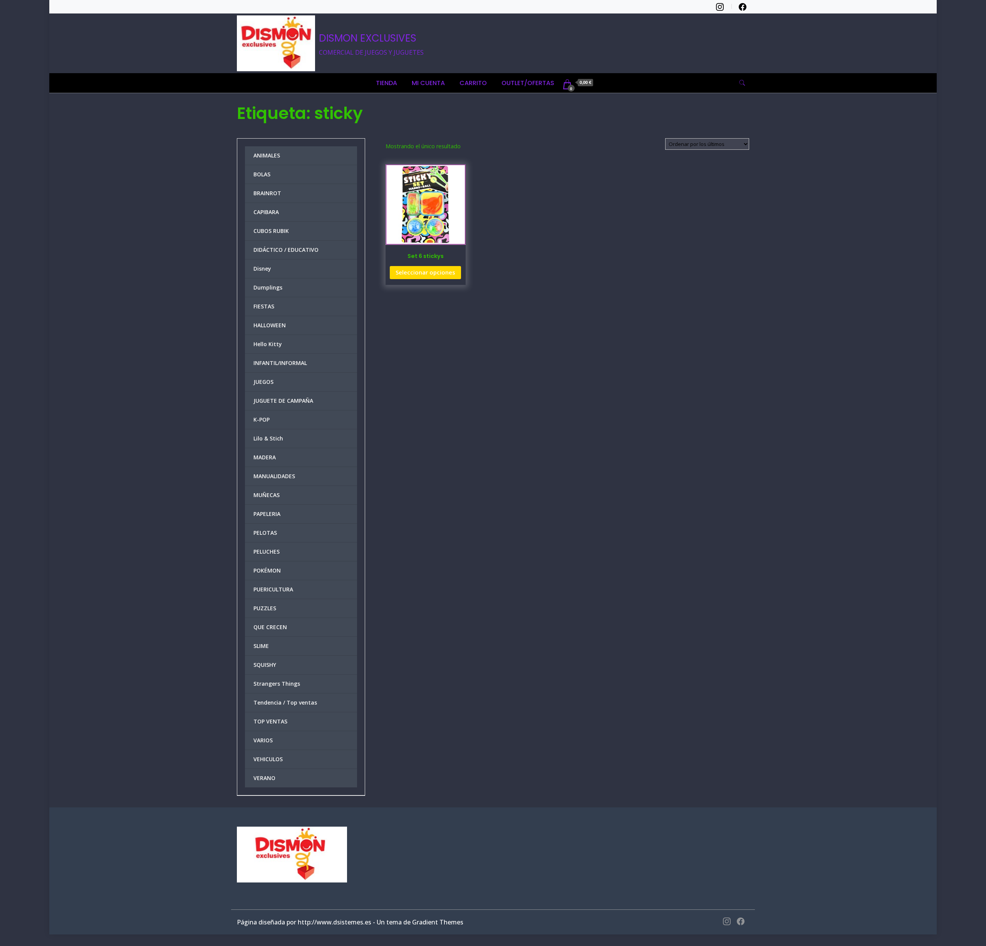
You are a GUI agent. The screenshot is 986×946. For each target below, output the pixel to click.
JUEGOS (263, 381)
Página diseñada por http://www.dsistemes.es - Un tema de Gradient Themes (350, 922)
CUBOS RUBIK (271, 230)
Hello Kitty (267, 344)
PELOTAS (265, 532)
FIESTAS (263, 306)
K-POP (261, 419)
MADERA (264, 457)
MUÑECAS (266, 495)
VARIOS (263, 740)
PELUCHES (266, 551)
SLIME (261, 646)
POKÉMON (267, 570)
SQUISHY (264, 664)
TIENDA (386, 83)
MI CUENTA (428, 83)
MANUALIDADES (274, 476)
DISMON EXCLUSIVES (367, 38)
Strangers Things (276, 683)
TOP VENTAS (270, 721)
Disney (262, 268)
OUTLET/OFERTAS (527, 83)
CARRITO (473, 83)
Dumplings (267, 287)
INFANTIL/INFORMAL (280, 363)
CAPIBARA (266, 212)
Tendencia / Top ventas (285, 702)
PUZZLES (264, 608)
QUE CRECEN (270, 627)
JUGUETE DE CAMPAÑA (283, 400)
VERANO (264, 778)
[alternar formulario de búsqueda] (742, 83)
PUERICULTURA (273, 589)
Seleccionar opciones (425, 272)
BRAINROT (267, 193)
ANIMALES (266, 155)
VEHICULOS (268, 759)
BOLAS (261, 174)
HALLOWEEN (269, 325)
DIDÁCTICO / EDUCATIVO (286, 249)
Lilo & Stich (268, 438)
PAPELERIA (266, 513)
